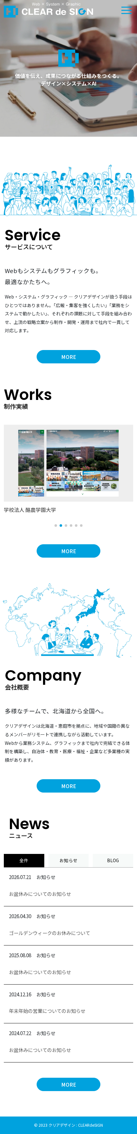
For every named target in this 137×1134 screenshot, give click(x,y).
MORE (68, 357)
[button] (55, 525)
